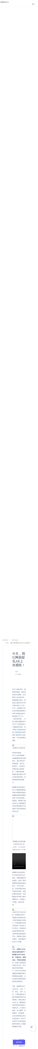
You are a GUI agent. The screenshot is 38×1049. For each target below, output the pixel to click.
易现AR (5, 640)
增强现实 (18, 732)
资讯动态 (15, 640)
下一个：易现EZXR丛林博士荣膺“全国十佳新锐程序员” (19, 1046)
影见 (24, 711)
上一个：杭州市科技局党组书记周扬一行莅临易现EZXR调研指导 (19, 1040)
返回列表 (19, 1042)
